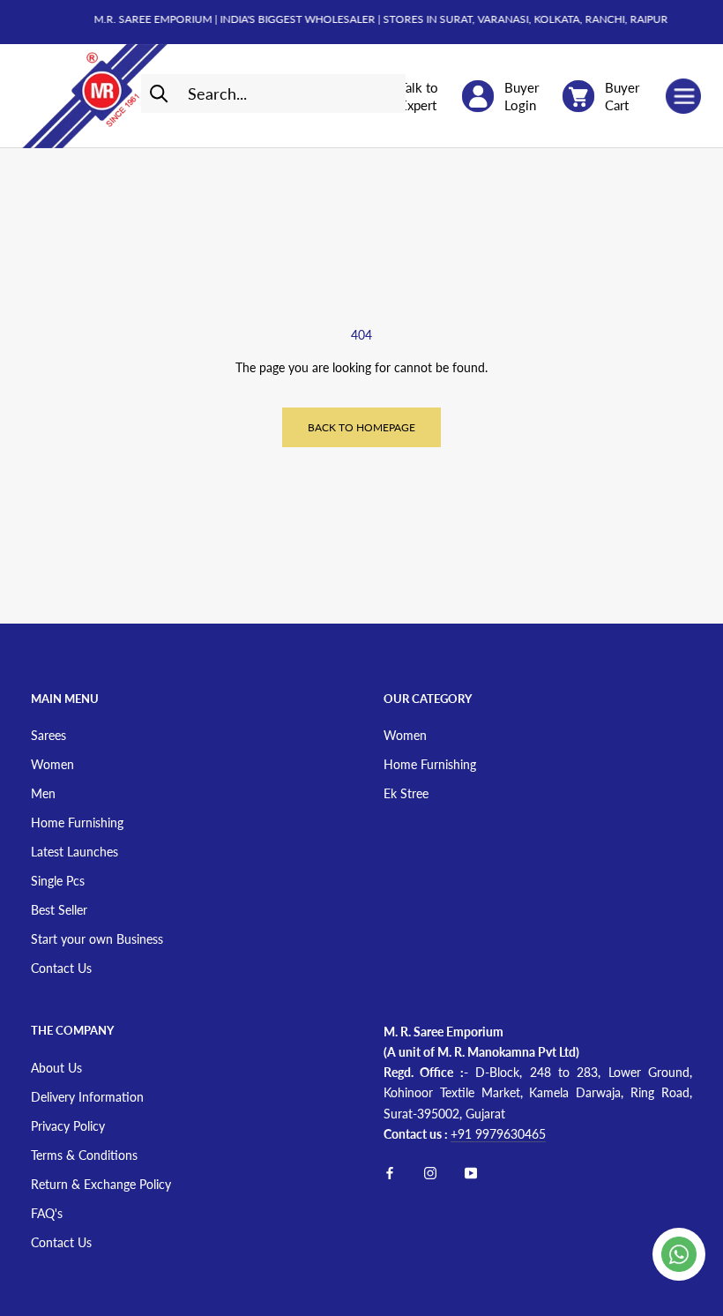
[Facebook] (390, 1172)
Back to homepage (361, 427)
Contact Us (61, 968)
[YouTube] (471, 1172)
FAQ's (47, 1213)
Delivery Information (87, 1096)
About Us (56, 1067)
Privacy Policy (68, 1125)
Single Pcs (58, 880)
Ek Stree (406, 793)
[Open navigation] (683, 96)
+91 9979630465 (498, 1133)
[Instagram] (430, 1172)
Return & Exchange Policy (101, 1184)
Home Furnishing (77, 822)
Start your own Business (97, 938)
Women (52, 764)
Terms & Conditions (84, 1155)
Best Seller (59, 909)
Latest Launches (74, 851)
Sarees (48, 735)
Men (43, 793)
